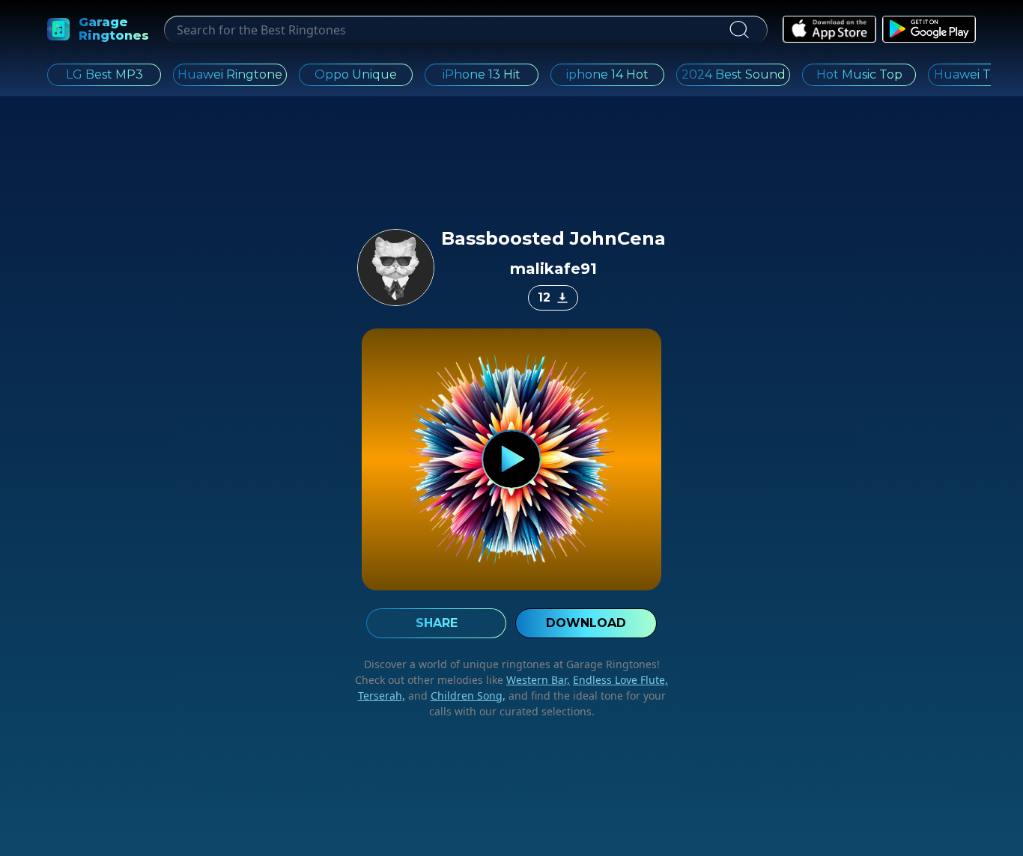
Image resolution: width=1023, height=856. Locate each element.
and (455, 695)
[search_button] (739, 29)
